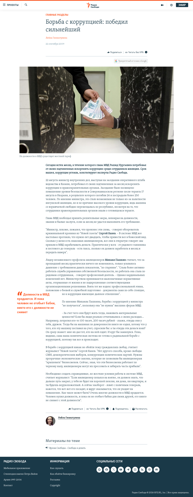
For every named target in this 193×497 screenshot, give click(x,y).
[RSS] (142, 469)
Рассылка (55, 480)
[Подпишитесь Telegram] (128, 469)
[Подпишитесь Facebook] (106, 469)
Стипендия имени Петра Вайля (21, 474)
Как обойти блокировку (63, 474)
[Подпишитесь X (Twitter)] (114, 469)
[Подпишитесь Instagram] (135, 469)
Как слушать (56, 468)
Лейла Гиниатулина (56, 38)
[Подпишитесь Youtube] (121, 469)
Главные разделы (57, 15)
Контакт (8, 485)
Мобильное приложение (17, 468)
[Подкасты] (149, 469)
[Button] (114, 52)
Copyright (55, 485)
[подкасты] (171, 5)
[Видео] (162, 5)
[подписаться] (156, 469)
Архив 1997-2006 (13, 480)
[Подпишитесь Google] (99, 469)
